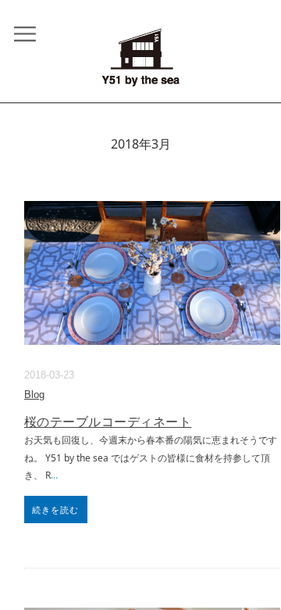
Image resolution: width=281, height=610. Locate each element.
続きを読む (56, 509)
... (54, 475)
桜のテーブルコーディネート (107, 422)
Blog (34, 394)
